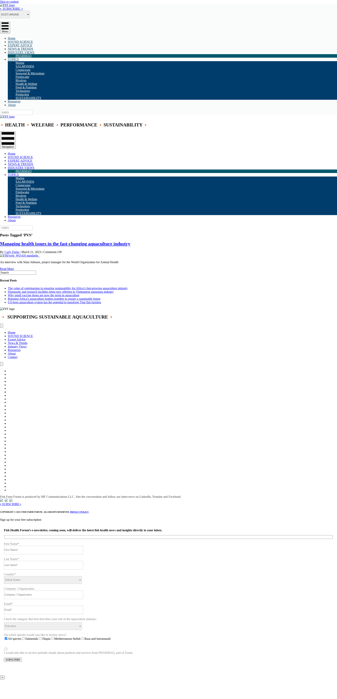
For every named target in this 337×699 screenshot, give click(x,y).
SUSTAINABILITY (29, 98)
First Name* (11, 543)
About (12, 105)
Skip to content (9, 1)
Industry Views (17, 346)
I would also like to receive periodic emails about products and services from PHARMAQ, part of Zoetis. (68, 652)
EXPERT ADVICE (20, 45)
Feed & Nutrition (26, 87)
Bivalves (21, 80)
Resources (14, 101)
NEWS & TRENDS (20, 48)
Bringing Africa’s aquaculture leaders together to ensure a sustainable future (54, 298)
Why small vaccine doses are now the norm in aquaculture (43, 295)
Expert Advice (17, 339)
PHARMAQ (24, 55)
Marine (20, 62)
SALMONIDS (25, 66)
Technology (23, 91)
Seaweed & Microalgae (30, 73)
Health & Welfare (26, 84)
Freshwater (22, 77)
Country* (10, 574)
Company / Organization (19, 588)
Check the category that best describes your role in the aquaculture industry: (50, 619)
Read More (7, 268)
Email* (8, 603)
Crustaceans (23, 69)
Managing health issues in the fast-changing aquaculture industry (65, 243)
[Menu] (1, 326)
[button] (11, 8)
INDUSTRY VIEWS (21, 52)
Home (11, 38)
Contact (12, 357)
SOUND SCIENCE (20, 41)
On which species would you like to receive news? (35, 634)
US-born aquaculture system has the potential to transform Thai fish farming (54, 302)
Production (22, 94)
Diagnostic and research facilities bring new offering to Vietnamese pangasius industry (61, 291)
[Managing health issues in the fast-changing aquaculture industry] (20, 255)
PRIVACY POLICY (79, 512)
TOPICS (13, 59)
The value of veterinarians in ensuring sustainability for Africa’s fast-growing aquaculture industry (68, 288)
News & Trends (17, 343)
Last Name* (11, 559)
